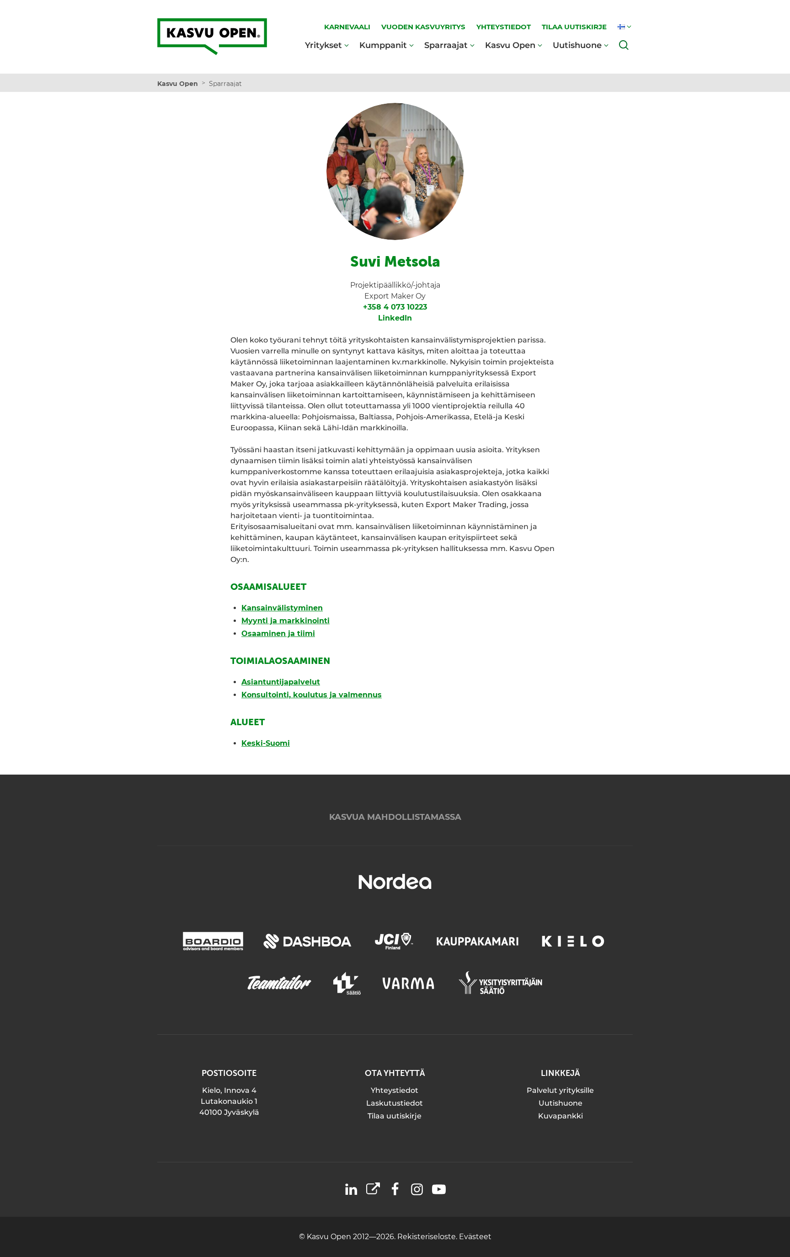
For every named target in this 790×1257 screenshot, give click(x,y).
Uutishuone (577, 45)
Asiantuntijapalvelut (280, 682)
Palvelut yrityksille (560, 1090)
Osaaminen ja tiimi (278, 633)
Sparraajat (446, 45)
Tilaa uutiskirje (395, 1116)
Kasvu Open (510, 45)
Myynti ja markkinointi (285, 620)
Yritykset (323, 45)
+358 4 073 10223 (395, 307)
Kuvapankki (560, 1116)
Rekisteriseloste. (428, 1236)
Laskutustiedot (394, 1103)
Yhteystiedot (394, 1090)
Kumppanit (383, 45)
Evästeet (475, 1236)
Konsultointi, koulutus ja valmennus (311, 694)
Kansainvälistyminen (282, 608)
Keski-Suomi (265, 743)
